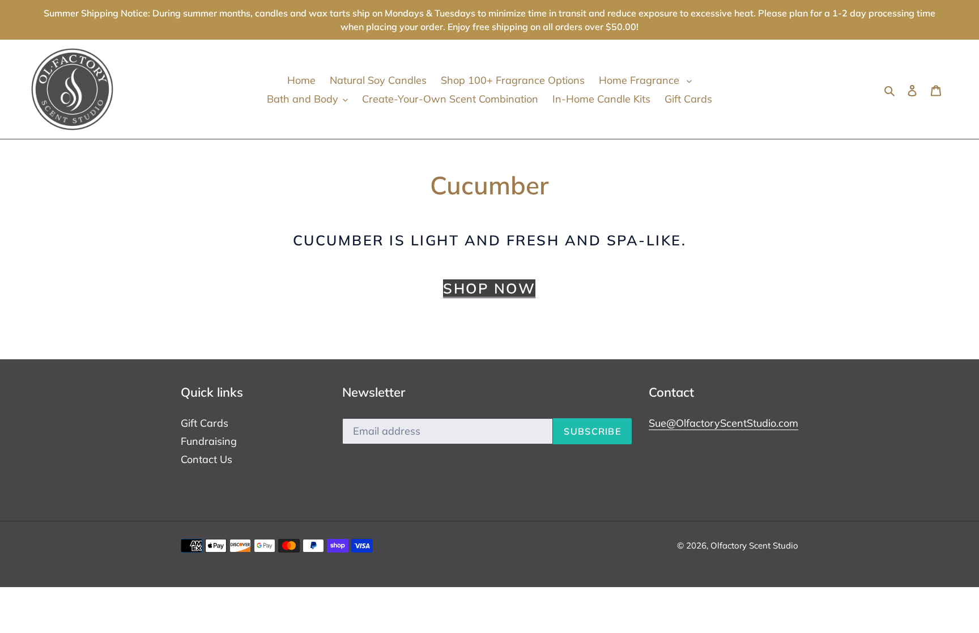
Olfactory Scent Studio (754, 545)
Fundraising (209, 441)
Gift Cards (204, 423)
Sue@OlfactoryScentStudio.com (723, 423)
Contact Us (206, 459)
